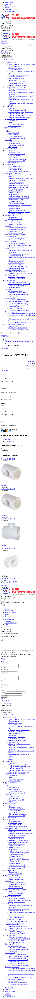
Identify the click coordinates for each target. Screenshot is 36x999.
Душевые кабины (11, 164)
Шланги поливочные (17, 161)
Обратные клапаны (16, 201)
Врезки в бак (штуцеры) (17, 180)
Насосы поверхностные (17, 268)
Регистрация (5, 700)
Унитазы (13, 296)
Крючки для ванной (16, 78)
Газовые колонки (11, 162)
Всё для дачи (10, 150)
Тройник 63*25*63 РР (8, 459)
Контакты (8, 4)
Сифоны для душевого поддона (20, 115)
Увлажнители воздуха (12, 127)
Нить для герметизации (17, 124)
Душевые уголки (15, 169)
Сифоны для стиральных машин (20, 117)
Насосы (9, 249)
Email (2, 694)
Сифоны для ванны (16, 113)
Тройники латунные (16, 206)
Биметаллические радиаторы (19, 284)
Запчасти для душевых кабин (19, 171)
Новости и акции (10, 6)
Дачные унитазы (15, 155)
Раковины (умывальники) (18, 294)
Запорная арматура (12, 173)
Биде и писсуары (15, 291)
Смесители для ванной (17, 299)
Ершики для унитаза (16, 76)
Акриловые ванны (16, 145)
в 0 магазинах (30, 365)
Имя (2, 690)
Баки (9, 131)
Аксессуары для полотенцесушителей (22, 64)
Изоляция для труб (12, 215)
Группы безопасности (16, 182)
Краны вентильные (16, 191)
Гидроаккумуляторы (16, 136)
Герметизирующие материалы (16, 119)
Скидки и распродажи (8, 59)
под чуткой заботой (3, 659)
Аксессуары (10, 62)
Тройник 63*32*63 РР (8, 519)
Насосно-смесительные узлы (19, 198)
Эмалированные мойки (17, 247)
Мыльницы (13, 80)
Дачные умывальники (17, 154)
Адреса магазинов (11, 623)
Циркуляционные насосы (18, 266)
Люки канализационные (17, 227)
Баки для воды (14, 134)
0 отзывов (4, 485)
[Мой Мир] (10, 431)
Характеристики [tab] (10, 441)
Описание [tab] (8, 440)
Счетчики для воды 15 (17, 277)
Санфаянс (9, 289)
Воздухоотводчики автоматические (21, 178)
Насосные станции (16, 256)
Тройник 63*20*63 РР (8, 489)
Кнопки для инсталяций (18, 85)
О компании (9, 2)
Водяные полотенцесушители (19, 271)
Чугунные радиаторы (16, 287)
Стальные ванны (15, 141)
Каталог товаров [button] (6, 57)
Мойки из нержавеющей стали (20, 245)
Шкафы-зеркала (15, 240)
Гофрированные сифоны (17, 110)
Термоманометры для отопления (20, 205)
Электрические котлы (17, 224)
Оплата (7, 7)
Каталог (7, 609)
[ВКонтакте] (2, 431)
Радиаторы (10, 280)
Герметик (13, 120)
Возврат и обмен (10, 11)
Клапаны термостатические (18, 187)
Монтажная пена (15, 126)
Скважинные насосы (16, 263)
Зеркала (12, 236)
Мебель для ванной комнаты (15, 234)
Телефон (3, 692)
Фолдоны (13, 147)
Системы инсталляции (17, 292)
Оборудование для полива (18, 159)
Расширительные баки (17, 138)
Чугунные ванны (15, 143)
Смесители (10, 298)
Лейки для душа (15, 66)
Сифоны (8, 106)
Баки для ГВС (14, 133)
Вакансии (8, 621)
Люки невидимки (15, 231)
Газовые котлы (14, 222)
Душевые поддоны (15, 168)
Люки (8, 226)
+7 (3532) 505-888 (6, 703)
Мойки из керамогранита (18, 243)
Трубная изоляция (15, 219)
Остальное (31, 361)
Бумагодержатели (15, 69)
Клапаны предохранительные (19, 185)
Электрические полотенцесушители (21, 273)
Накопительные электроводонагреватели (17, 327)
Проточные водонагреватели (19, 329)
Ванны (8, 140)
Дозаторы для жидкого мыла (19, 75)
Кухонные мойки (12, 242)
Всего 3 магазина (6, 52)
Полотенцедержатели (17, 82)
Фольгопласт (14, 217)
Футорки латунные (16, 213)
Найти (30, 45)
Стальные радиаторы (17, 285)
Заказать (4, 696)
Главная (7, 340)
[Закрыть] (1, 663)
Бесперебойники (11, 148)
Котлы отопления (11, 220)
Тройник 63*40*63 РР (8, 578)
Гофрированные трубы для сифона (21, 112)
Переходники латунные (17, 203)
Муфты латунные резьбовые (19, 196)
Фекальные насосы (15, 264)
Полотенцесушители (13, 270)
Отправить (5, 673)
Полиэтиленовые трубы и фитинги (21, 322)
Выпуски (13, 108)
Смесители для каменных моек (20, 310)
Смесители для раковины (18, 305)
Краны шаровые (15, 192)
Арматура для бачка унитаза (15, 87)
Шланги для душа (15, 68)
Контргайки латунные (17, 189)
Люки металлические (17, 229)
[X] (4, 431)
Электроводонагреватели (14, 324)
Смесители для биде (16, 308)
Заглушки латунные (16, 184)
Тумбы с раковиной (16, 238)
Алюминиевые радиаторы (18, 282)
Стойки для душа (15, 306)
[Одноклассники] (7, 431)
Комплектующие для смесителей (20, 301)
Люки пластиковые (16, 233)
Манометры (14, 194)
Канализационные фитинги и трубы (22, 314)
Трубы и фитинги (12, 312)
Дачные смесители (15, 152)
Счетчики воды (11, 275)
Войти (3, 698)
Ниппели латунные (16, 199)
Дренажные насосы (16, 261)
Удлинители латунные (17, 210)
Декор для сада (14, 157)
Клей (11, 122)
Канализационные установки (19, 254)
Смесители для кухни (17, 303)
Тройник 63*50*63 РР (8, 548)
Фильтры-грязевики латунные (19, 212)
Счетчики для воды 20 (17, 278)
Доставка (8, 9)
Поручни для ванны (16, 84)
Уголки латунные (15, 208)
